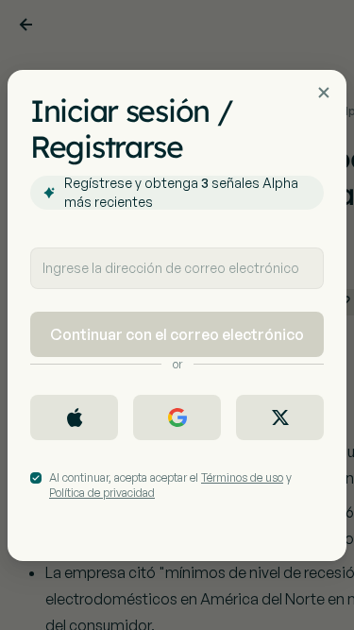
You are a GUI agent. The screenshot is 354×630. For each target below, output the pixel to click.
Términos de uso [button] (242, 477)
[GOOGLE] (177, 417)
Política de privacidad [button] (102, 492)
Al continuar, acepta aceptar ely (170, 485)
